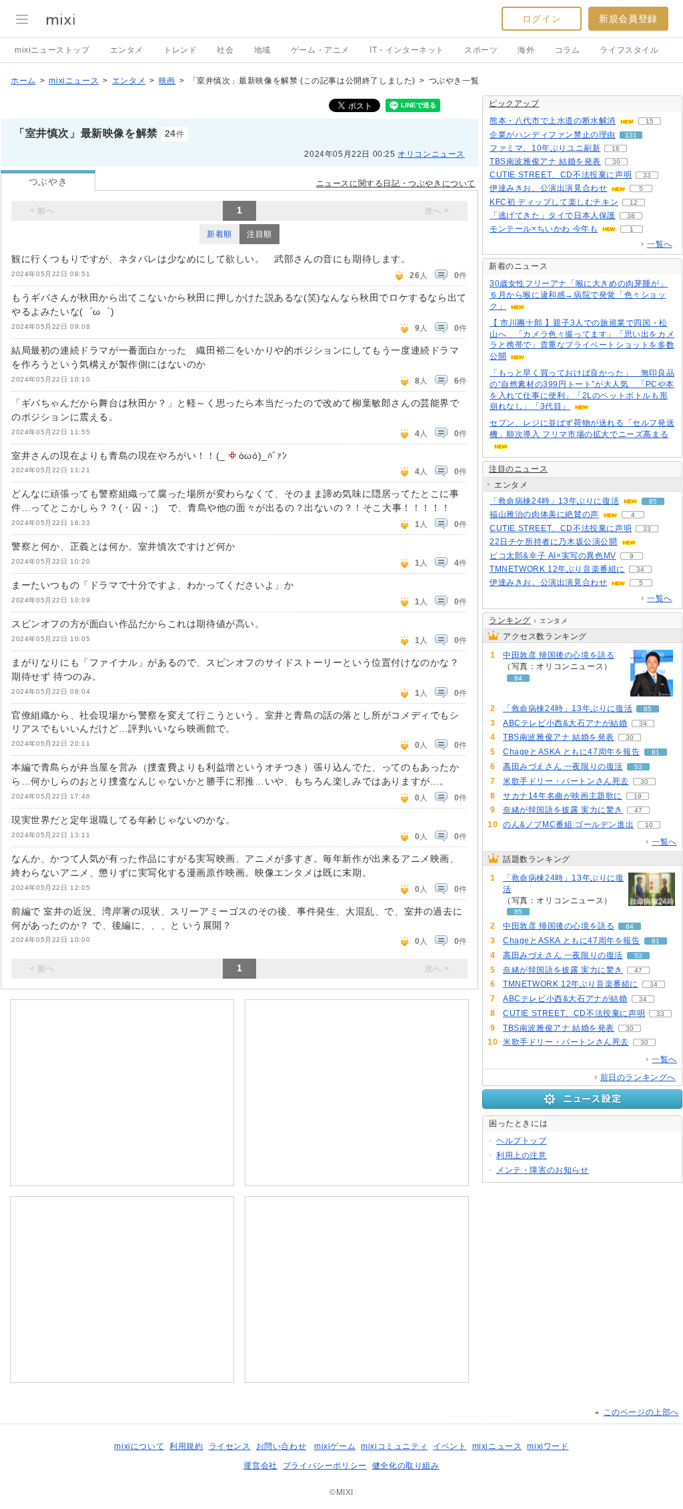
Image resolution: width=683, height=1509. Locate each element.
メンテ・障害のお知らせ (542, 1170)
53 (638, 767)
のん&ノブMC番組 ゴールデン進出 (568, 824)
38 (631, 215)
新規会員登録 (628, 18)
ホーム (23, 80)
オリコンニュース (431, 154)
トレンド (180, 50)
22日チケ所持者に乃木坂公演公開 (554, 541)
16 (616, 148)
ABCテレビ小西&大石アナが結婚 (565, 723)
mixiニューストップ (52, 50)
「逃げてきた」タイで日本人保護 (553, 215)
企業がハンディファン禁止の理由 (553, 134)
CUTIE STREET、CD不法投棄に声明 (561, 174)
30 (616, 161)
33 (647, 175)
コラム (567, 50)
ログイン (541, 18)
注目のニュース (518, 469)
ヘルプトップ (521, 1140)
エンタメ (126, 50)
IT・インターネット (407, 50)
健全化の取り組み (406, 1465)
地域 (262, 50)
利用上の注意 (521, 1155)
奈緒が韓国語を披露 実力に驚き (563, 810)
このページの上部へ (641, 1412)
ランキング (510, 620)
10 (649, 825)
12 (634, 202)
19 (638, 796)
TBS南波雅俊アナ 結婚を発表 (545, 161)
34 (640, 569)
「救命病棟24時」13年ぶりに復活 (554, 501)
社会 (225, 50)
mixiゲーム (335, 1446)
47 (638, 810)
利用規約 (186, 1446)
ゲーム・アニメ (320, 50)
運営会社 (260, 1465)
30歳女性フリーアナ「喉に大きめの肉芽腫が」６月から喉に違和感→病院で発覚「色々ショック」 (579, 295)
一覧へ (659, 244)
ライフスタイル (629, 50)
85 (653, 501)
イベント (449, 1446)
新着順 (219, 234)
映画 (167, 80)
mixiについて (139, 1446)
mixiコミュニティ (394, 1446)
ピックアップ (514, 103)
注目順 (259, 234)
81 (656, 752)
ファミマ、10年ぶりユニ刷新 (545, 148)
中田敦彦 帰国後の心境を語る (558, 655)
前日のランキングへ (638, 1077)
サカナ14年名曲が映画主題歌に (562, 796)
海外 (526, 50)
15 (650, 121)
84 (518, 678)
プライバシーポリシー (325, 1465)
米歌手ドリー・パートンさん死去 (566, 781)
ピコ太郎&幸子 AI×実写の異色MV (553, 555)
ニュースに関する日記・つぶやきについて (396, 183)
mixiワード (547, 1446)
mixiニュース (74, 80)
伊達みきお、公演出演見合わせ (548, 188)
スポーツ (481, 50)
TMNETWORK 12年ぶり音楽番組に (557, 569)
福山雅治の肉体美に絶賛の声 (544, 514)
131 (631, 135)
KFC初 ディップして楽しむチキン (554, 202)
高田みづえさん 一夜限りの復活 (563, 766)
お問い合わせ (281, 1446)
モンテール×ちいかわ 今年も (544, 228)
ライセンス (230, 1446)
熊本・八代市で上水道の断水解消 (553, 120)
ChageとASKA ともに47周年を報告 (571, 752)
